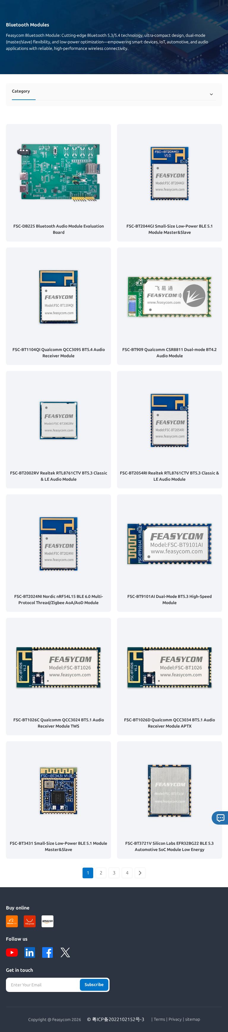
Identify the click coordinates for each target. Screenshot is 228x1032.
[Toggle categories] (211, 94)
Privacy (175, 1019)
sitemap (192, 1019)
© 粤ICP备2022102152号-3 (115, 1019)
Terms (159, 1019)
